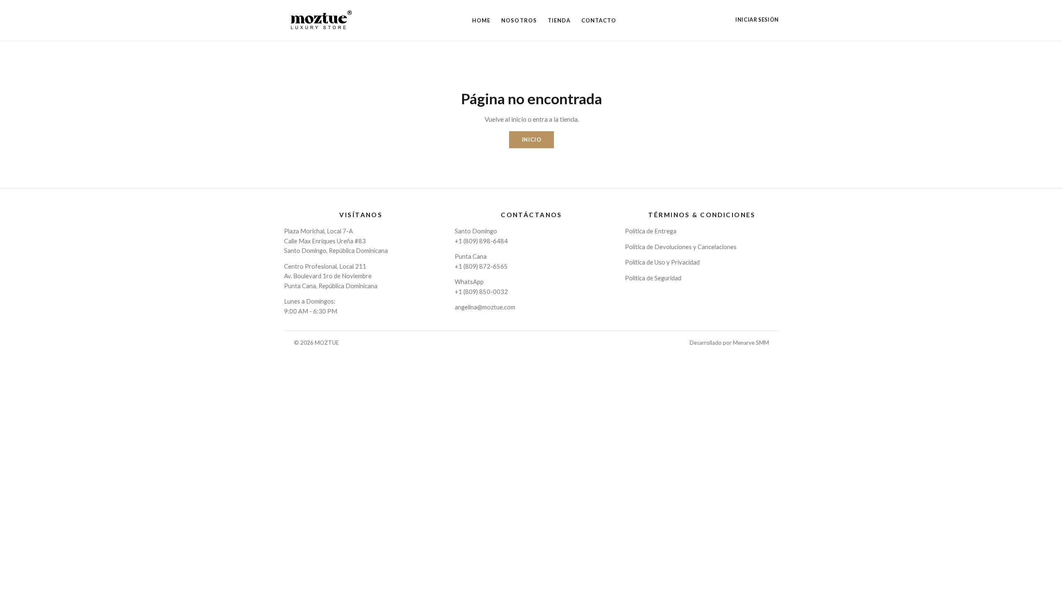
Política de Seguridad (653, 278)
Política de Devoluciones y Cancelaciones (681, 246)
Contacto (598, 20)
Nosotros (518, 20)
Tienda (559, 20)
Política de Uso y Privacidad (662, 262)
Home (481, 20)
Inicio (531, 139)
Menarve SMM (751, 342)
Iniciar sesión (757, 19)
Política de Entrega (650, 231)
